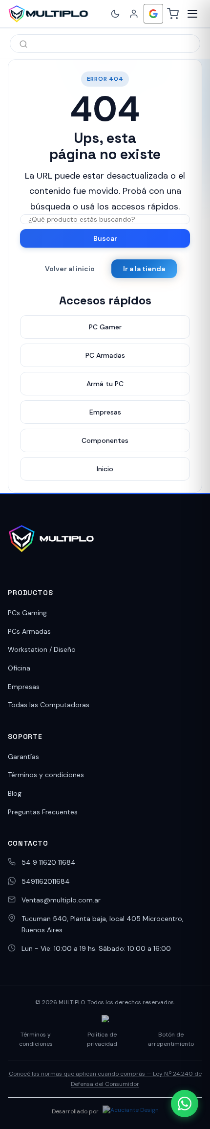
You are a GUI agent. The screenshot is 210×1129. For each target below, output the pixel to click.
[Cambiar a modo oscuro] (115, 14)
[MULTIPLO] (48, 13)
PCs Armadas (29, 631)
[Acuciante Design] (131, 1111)
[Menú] (192, 13)
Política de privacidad (102, 1039)
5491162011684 (45, 881)
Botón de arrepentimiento (171, 1039)
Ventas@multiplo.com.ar (61, 900)
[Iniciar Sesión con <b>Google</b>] (153, 13)
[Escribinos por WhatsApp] (184, 1103)
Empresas (24, 686)
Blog (14, 793)
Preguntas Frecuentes (43, 811)
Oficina (19, 668)
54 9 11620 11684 (48, 862)
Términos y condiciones (46, 774)
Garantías (23, 756)
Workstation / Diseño (42, 649)
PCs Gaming (27, 612)
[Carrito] (173, 14)
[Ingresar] (134, 14)
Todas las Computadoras (48, 704)
